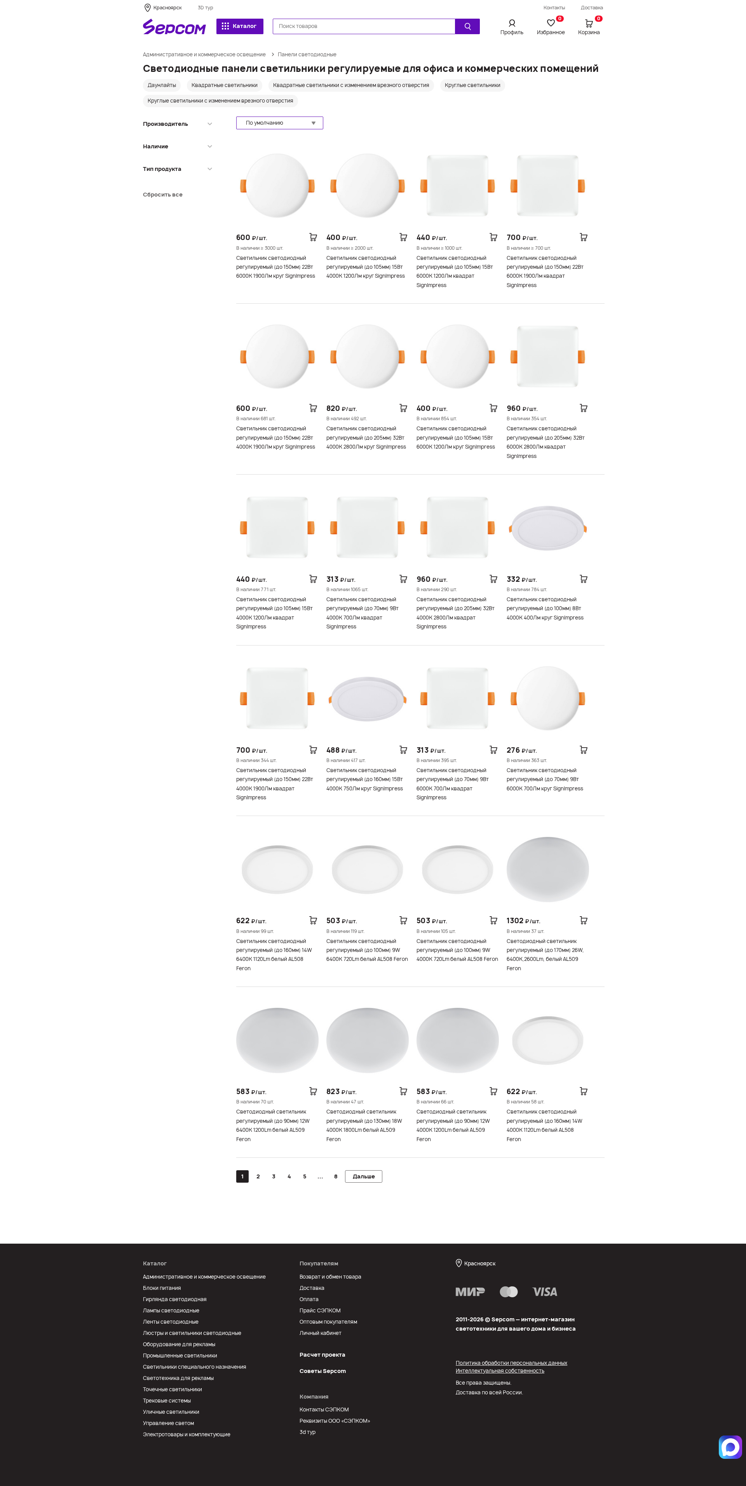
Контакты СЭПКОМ (324, 1409)
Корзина (589, 27)
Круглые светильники (472, 85)
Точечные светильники (172, 1389)
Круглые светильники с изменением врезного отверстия (220, 100)
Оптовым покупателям (328, 1321)
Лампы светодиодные (171, 1310)
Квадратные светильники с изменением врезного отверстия (351, 85)
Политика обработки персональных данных (511, 1362)
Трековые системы (167, 1400)
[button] (279, 123)
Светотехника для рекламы (178, 1378)
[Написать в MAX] (730, 1447)
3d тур (307, 1432)
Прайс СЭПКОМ (320, 1310)
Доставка (592, 7)
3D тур (205, 7)
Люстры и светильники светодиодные (192, 1332)
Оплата (309, 1299)
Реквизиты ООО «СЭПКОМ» (335, 1420)
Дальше (364, 1176)
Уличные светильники (171, 1411)
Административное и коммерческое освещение (204, 54)
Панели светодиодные (307, 54)
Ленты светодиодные (171, 1321)
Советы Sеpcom (323, 1371)
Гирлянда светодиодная (175, 1299)
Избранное (551, 27)
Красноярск (167, 7)
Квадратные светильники (225, 85)
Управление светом (168, 1423)
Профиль (511, 32)
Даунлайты (162, 85)
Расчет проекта (322, 1354)
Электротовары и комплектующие (186, 1434)
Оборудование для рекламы (179, 1344)
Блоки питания (162, 1287)
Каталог (244, 26)
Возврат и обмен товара (330, 1276)
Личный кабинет (321, 1332)
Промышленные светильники (180, 1355)
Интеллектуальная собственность (500, 1370)
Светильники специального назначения (194, 1366)
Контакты (554, 7)
